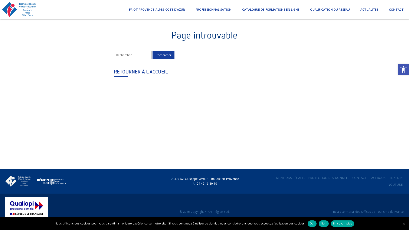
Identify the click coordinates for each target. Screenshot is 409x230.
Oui (312, 223)
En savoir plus (342, 223)
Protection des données (328, 178)
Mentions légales (290, 178)
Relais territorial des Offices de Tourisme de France (368, 212)
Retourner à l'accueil (141, 72)
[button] (403, 69)
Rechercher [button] (163, 55)
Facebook (378, 178)
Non (324, 223)
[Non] (404, 223)
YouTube (396, 185)
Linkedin (396, 178)
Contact (359, 178)
